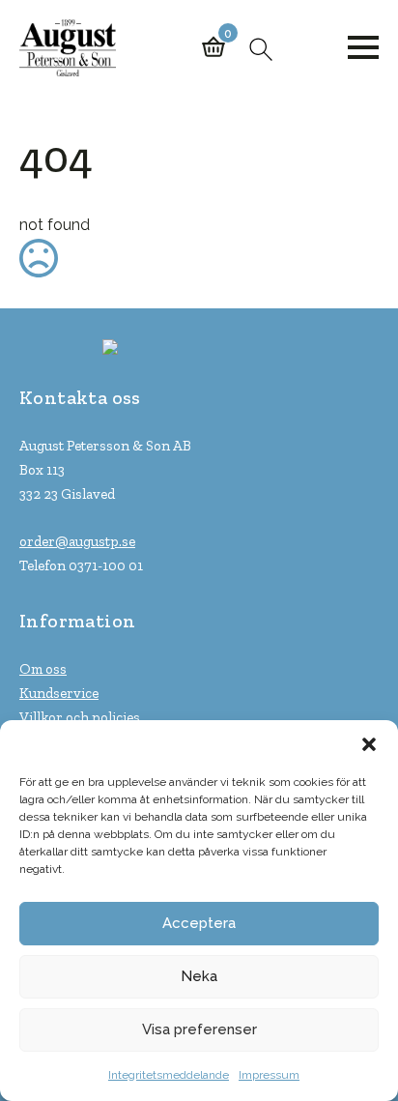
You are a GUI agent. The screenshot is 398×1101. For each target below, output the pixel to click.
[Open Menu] (363, 47)
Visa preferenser (199, 1029)
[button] (369, 744)
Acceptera (199, 923)
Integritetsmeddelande (168, 1075)
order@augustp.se (77, 541)
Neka (199, 976)
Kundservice (59, 693)
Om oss (43, 669)
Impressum (269, 1075)
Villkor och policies (79, 717)
